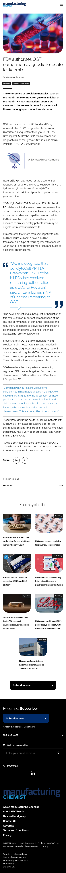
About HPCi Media (13, 811)
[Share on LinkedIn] (16, 460)
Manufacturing (57, 556)
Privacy (7, 835)
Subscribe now (22, 685)
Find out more (10, 735)
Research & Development (21, 83)
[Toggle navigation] (61, 4)
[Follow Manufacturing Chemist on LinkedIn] (33, 774)
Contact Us (9, 821)
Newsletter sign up (14, 816)
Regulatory (6, 83)
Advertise (8, 825)
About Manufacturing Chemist (21, 806)
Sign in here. (29, 727)
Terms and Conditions (16, 830)
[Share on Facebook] (25, 460)
